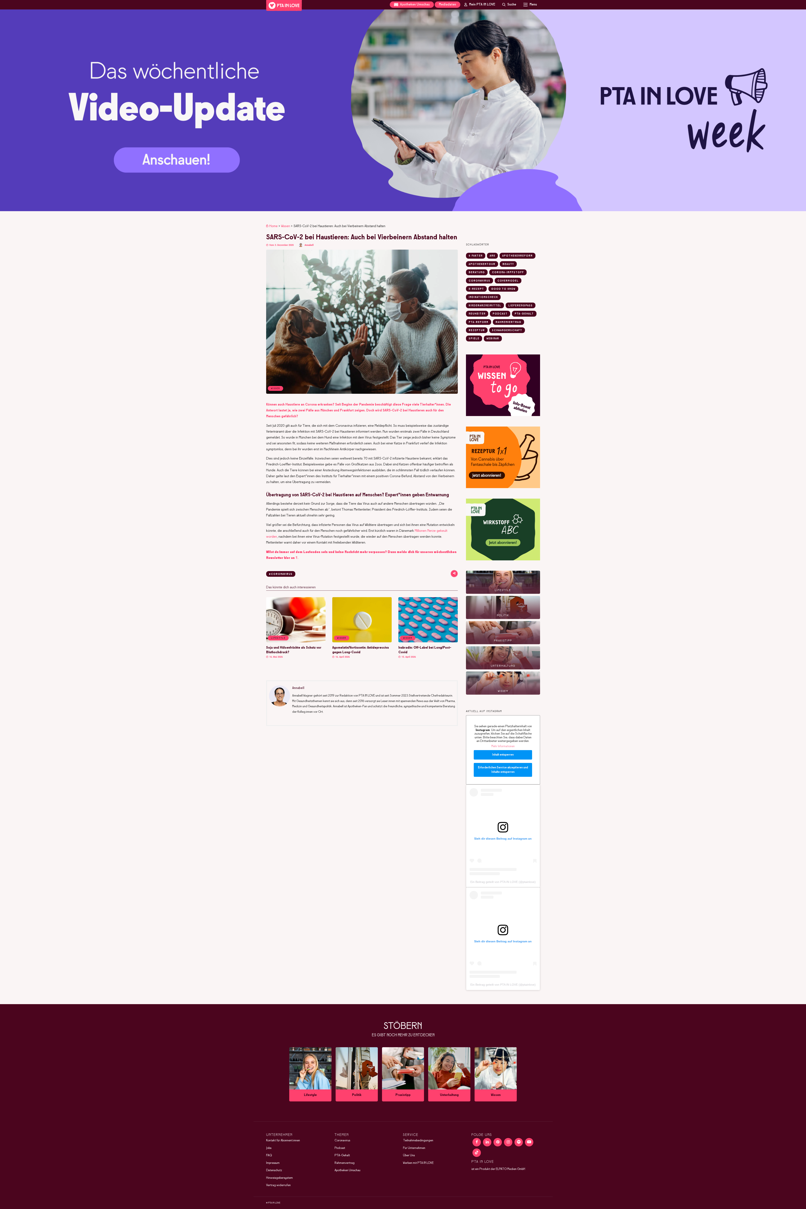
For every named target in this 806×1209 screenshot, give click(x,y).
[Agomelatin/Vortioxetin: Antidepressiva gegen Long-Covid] (362, 641)
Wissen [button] (341, 638)
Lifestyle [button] (278, 638)
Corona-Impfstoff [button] (508, 272)
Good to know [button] (503, 289)
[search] (509, 4)
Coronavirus (342, 1140)
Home (273, 226)
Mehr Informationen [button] (503, 746)
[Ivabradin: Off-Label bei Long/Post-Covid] (428, 641)
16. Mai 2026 (276, 657)
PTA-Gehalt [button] (524, 314)
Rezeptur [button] (477, 330)
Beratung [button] (477, 272)
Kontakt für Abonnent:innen (283, 1140)
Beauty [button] (508, 264)
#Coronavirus (281, 574)
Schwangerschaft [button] (507, 330)
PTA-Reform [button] (478, 322)
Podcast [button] (500, 314)
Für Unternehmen (414, 1148)
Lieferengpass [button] (520, 306)
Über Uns (409, 1155)
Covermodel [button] (508, 281)
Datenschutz (274, 1170)
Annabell (309, 245)
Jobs (268, 1148)
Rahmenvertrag (345, 1163)
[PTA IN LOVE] (284, 5)
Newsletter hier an (280, 558)
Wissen (285, 226)
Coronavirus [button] (479, 281)
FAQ (269, 1155)
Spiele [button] (474, 339)
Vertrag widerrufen (278, 1185)
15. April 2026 (408, 657)
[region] (403, 110)
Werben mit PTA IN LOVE (418, 1163)
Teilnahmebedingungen (418, 1140)
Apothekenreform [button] (517, 256)
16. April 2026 (342, 657)
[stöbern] (310, 1074)
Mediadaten (447, 4)
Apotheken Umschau (414, 4)
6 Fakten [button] (476, 256)
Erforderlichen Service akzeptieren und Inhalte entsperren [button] (503, 769)
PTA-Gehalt (342, 1155)
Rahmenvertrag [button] (508, 322)
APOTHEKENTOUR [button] (482, 264)
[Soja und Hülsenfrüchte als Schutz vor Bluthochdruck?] (296, 641)
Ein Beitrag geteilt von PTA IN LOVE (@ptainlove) (503, 882)
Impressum (273, 1163)
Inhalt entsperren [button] (503, 754)
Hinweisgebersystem (279, 1177)
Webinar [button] (493, 339)
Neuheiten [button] (477, 314)
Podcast (340, 1148)
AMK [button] (492, 256)
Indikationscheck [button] (483, 297)
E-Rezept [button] (476, 289)
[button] (403, 110)
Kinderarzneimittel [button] (485, 306)
